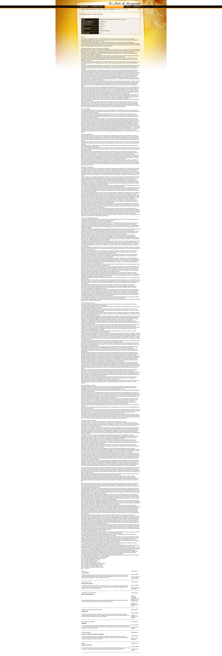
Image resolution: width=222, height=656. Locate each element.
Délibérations (111, 9)
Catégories (105, 9)
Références (137, 6)
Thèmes (100, 9)
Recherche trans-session (114, 6)
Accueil (83, 9)
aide (139, 9)
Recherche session (97, 6)
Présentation (84, 6)
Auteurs (128, 6)
